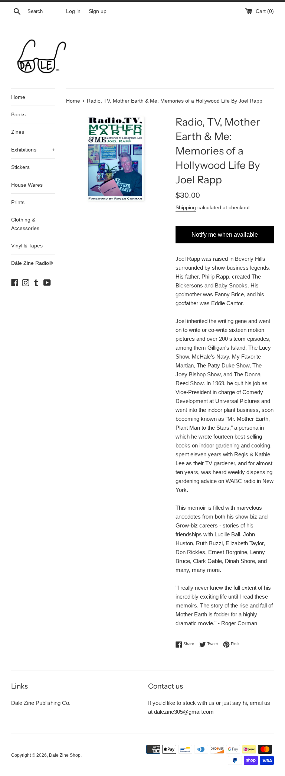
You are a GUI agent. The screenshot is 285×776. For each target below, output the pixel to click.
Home (18, 97)
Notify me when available (224, 235)
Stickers (20, 167)
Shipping (186, 207)
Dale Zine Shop (65, 755)
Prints (17, 202)
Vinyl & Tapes (27, 246)
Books (18, 114)
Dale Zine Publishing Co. (41, 703)
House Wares (27, 185)
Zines (17, 132)
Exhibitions (33, 150)
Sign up (98, 11)
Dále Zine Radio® (32, 263)
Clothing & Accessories (25, 224)
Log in (73, 11)
